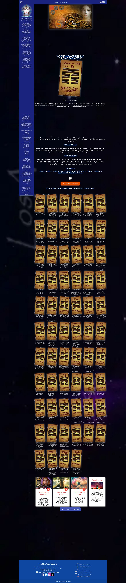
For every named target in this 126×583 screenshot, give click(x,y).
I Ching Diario (26, 61)
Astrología (26, 116)
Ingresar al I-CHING (70, 183)
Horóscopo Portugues (27, 173)
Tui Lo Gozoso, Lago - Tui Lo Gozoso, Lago (40, 393)
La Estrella (26, 151)
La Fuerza (26, 144)
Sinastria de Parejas (26, 49)
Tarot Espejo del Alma (26, 24)
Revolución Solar (26, 46)
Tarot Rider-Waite (26, 180)
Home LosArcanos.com (70, 509)
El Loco (26, 131)
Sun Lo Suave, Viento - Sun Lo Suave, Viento (40, 367)
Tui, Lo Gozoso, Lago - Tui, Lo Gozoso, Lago (40, 342)
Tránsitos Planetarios (26, 47)
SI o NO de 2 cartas (26, 42)
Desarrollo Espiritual (26, 29)
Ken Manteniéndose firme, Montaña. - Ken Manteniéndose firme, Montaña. (76, 292)
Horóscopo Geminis (26, 161)
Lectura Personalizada (26, 18)
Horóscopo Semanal (26, 63)
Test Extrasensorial (26, 191)
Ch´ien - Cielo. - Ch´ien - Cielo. (40, 214)
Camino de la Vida (26, 126)
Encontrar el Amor (26, 26)
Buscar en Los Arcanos (83, 564)
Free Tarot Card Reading (84, 576)
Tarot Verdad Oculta (26, 31)
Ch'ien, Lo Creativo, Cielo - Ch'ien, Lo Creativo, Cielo (64, 342)
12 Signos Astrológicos (27, 177)
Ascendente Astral (26, 54)
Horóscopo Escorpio (26, 167)
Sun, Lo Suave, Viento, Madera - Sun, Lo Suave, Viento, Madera (88, 420)
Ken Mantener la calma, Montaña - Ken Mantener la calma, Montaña (76, 216)
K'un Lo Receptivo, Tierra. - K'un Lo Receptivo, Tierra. (40, 240)
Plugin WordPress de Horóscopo (83, 574)
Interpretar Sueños (26, 121)
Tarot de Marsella (26, 181)
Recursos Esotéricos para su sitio (83, 572)
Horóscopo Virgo (26, 165)
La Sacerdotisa (26, 133)
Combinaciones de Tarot (26, 64)
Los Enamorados (26, 138)
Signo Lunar (26, 56)
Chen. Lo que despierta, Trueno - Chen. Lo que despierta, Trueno (76, 267)
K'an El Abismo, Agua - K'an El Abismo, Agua (64, 367)
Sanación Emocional (26, 28)
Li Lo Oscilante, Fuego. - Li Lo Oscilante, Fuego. (52, 419)
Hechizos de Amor (26, 192)
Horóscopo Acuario (26, 171)
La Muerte (26, 146)
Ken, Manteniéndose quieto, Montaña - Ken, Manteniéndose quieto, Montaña (52, 318)
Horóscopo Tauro (26, 160)
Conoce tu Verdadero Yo (26, 21)
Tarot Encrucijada (27, 32)
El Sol (26, 153)
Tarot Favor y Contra (26, 38)
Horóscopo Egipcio (26, 187)
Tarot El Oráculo (26, 22)
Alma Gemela (26, 174)
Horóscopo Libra (26, 166)
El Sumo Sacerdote (26, 137)
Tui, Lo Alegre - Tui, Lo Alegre (88, 265)
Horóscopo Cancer (26, 163)
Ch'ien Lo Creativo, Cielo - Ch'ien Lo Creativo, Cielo (40, 317)
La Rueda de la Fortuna (26, 143)
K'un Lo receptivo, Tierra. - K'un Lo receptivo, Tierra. (52, 215)
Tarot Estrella (27, 36)
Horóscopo (26, 158)
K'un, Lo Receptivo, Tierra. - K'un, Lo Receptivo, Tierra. (100, 342)
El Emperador (26, 136)
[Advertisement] (26, 91)
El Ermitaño (26, 142)
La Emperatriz (26, 135)
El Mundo (26, 156)
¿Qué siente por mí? (26, 25)
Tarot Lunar (26, 35)
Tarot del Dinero (26, 33)
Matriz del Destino (26, 66)
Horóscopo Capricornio (26, 170)
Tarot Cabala (26, 39)
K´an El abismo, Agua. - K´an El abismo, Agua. (88, 214)
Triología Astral (26, 50)
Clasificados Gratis (26, 123)
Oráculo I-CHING (27, 52)
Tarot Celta (26, 30)
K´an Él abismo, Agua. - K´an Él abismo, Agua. (64, 215)
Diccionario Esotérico (26, 119)
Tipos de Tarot (26, 65)
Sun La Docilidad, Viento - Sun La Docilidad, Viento (52, 291)
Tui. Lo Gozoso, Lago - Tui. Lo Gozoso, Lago (76, 316)
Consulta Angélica (26, 53)
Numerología (27, 189)
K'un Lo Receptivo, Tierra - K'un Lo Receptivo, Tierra (64, 266)
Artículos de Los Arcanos (26, 124)
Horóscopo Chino (26, 188)
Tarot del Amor (26, 23)
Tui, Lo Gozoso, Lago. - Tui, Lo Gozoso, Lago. (40, 419)
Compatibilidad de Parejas (27, 175)
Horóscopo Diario (27, 60)
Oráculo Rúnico (26, 51)
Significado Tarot (26, 115)
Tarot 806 (26, 194)
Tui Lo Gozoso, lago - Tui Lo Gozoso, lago (88, 393)
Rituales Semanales (26, 67)
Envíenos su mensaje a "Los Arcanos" (47, 572)
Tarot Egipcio (27, 182)
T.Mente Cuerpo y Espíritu (26, 44)
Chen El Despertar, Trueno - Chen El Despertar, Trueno (64, 419)
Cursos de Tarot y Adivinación (27, 184)
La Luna (26, 152)
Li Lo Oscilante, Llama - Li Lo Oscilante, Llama (52, 266)
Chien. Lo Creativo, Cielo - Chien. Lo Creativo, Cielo (76, 240)
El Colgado (26, 145)
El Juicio (26, 154)
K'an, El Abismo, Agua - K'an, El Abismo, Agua (88, 316)
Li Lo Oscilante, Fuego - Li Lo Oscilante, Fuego (64, 291)
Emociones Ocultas (26, 118)
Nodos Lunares (26, 59)
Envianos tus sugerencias (83, 570)
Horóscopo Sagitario (26, 168)
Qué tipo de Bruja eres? (26, 125)
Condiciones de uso (51, 569)
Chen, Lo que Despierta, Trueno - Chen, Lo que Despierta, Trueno (52, 343)
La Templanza (26, 147)
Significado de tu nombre (26, 122)
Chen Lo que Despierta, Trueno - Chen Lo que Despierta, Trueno (76, 369)
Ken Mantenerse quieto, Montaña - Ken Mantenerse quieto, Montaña (101, 267)
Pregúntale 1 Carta (26, 19)
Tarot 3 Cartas (26, 37)
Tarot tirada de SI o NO (26, 40)
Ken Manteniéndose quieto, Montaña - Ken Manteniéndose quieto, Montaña (64, 318)
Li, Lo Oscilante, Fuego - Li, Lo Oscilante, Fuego (101, 317)
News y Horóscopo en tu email (83, 566)
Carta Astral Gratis (26, 45)
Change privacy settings (47, 570)
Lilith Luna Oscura (26, 57)
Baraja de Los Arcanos (26, 130)
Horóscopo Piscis (26, 172)
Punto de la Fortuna (26, 58)
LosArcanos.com (67, 581)
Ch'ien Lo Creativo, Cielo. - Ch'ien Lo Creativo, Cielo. (100, 215)
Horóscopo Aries (26, 159)
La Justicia (26, 140)
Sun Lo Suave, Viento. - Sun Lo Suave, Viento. (64, 240)
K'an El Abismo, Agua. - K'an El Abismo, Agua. (52, 240)
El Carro (26, 139)
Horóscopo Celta (26, 128)
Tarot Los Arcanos (60, 2)
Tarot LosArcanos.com (48, 564)
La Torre (27, 150)
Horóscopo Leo (26, 164)
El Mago (26, 132)
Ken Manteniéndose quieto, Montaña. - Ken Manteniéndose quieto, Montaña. (88, 292)
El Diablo (27, 149)
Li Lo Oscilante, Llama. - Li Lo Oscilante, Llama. (76, 471)
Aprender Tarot (26, 117)
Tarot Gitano (26, 43)
